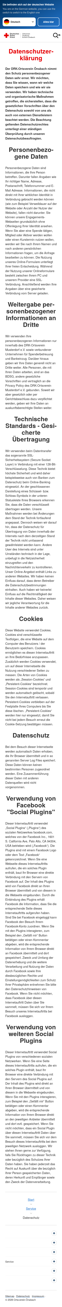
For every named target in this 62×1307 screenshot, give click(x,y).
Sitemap (9, 1296)
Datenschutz (23, 1296)
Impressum (38, 1296)
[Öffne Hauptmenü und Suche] (57, 35)
